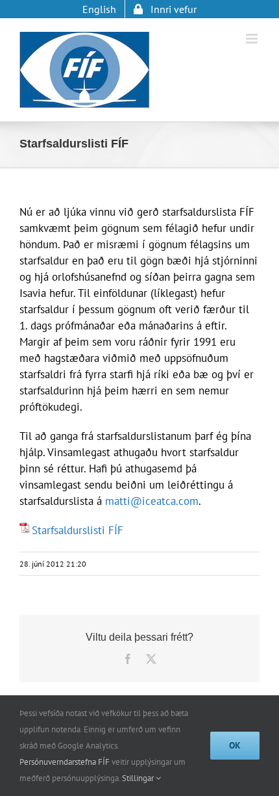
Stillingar (139, 778)
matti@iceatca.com (152, 501)
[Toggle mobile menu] (253, 38)
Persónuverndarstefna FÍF (64, 761)
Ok (235, 745)
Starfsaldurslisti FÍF (77, 530)
